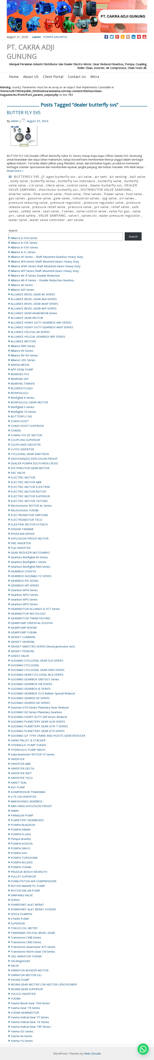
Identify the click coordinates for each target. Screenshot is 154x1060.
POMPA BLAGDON (23, 825)
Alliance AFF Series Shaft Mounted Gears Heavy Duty (45, 271)
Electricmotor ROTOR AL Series (31, 505)
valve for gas (119, 211)
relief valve (120, 207)
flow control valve (47, 194)
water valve (18, 220)
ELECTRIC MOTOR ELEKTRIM (30, 487)
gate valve (62, 198)
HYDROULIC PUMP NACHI (28, 749)
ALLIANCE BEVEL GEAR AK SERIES (33, 294)
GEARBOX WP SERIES (25, 585)
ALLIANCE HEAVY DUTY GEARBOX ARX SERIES (41, 322)
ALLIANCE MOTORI (23, 341)
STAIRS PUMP (20, 918)
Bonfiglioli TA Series (23, 411)
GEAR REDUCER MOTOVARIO (30, 552)
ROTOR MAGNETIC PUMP (28, 886)
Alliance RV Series (22, 350)
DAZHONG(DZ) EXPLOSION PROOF (34, 458)
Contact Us (77, 76)
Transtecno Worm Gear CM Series (33, 951)
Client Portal (53, 76)
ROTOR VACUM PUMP (25, 890)
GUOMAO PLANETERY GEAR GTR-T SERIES (39, 726)
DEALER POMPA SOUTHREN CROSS (34, 463)
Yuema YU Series (22, 1041)
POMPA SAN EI (20, 848)
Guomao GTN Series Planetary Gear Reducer (40, 707)
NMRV (15, 811)
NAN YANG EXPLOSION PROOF (31, 806)
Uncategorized (20, 961)
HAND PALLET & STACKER (28, 740)
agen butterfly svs (60, 176)
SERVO (15, 900)
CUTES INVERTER (22, 449)
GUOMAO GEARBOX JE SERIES (31, 688)
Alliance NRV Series (23, 346)
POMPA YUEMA (21, 867)
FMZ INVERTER (21, 543)
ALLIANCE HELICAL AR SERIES (30, 332)
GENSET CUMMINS (23, 637)
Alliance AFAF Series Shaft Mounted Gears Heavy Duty (46, 266)
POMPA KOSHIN (21, 843)
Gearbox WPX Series (24, 604)
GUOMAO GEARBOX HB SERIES (31, 684)
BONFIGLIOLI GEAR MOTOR (29, 402)
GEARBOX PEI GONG (24, 580)
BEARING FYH (20, 374)
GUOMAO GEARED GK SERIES (30, 703)
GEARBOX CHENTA (23, 571)
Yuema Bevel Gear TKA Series (30, 1003)
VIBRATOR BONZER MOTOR (29, 970)
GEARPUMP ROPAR (24, 627)
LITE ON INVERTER (23, 796)
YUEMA (15, 998)
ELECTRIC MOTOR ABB (26, 482)
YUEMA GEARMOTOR (25, 1012)
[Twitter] (111, 37)
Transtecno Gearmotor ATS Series (33, 947)
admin (15, 121)
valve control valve (91, 211)
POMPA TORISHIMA (24, 857)
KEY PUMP (18, 787)
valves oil (89, 215)
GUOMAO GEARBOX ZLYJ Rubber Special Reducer (43, 693)
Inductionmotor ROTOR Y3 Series (32, 754)
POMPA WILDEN (21, 862)
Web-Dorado (92, 1053)
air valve (85, 176)
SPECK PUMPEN (21, 914)
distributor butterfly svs (58, 189)
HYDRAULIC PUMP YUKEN (28, 745)
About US (30, 76)
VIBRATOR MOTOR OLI (26, 975)
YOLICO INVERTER (23, 994)
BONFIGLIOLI (20, 393)
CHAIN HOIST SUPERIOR (27, 426)
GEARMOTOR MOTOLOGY (28, 613)
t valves (68, 211)
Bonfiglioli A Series (22, 397)
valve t (74, 215)
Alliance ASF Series (22, 289)
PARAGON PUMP (22, 815)
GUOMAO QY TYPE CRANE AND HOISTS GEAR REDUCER (48, 735)
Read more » (15, 171)
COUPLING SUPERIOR (25, 440)
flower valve (114, 194)
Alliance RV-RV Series (24, 355)
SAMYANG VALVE (22, 895)
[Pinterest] (139, 37)
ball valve (137, 176)
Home (14, 76)
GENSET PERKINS (22, 651)
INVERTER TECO (22, 778)
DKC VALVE (18, 473)
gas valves (17, 198)
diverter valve (20, 194)
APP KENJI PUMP (22, 369)
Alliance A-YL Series (23, 252)
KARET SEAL (19, 782)
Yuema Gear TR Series (25, 1008)
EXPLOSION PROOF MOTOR (29, 538)
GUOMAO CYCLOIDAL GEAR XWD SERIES (37, 670)
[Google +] (117, 37)
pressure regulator (65, 202)
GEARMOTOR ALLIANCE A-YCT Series (35, 609)
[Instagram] (128, 37)
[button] (143, 1049)
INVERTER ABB (21, 764)
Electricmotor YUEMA (24, 510)
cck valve (36, 185)
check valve (55, 185)
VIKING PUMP (20, 980)
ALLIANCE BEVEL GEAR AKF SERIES (34, 308)
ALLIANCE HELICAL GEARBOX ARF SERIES (38, 336)
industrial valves (86, 198)
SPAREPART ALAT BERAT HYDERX (33, 909)
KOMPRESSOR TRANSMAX (28, 792)
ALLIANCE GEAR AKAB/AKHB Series (34, 313)
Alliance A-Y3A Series (24, 238)
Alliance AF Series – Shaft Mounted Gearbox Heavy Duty (47, 257)
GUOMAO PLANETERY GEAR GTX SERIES (38, 731)
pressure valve (79, 207)
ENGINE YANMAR (22, 529)
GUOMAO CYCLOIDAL (25, 665)
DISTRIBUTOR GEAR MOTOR (30, 468)
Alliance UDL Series (23, 360)
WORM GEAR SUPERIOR (27, 989)
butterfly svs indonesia (76, 181)
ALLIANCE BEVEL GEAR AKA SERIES (34, 299)
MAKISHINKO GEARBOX (26, 801)
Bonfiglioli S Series (22, 407)
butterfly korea (43, 181)
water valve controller (47, 220)
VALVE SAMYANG (52, 215)
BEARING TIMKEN (23, 383)
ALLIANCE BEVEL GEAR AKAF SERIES (34, 304)
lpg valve (109, 198)
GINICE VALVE (20, 656)
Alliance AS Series (22, 285)
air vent (101, 176)
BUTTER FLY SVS (24, 112)
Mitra (94, 76)
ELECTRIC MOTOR (23, 477)
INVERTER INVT (21, 773)
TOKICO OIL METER (24, 928)
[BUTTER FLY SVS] (77, 140)
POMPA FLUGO (21, 834)
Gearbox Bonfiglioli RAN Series (30, 566)
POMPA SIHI (19, 853)
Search (13, 230)
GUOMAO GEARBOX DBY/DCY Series (35, 679)
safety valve (30, 211)
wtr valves (76, 220)
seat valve (51, 211)
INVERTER (17, 759)
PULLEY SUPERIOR (23, 876)
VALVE (15, 965)
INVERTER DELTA (22, 768)
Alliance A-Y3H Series (24, 247)
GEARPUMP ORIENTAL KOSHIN (32, 623)
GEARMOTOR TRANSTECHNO (30, 618)
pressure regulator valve (104, 202)
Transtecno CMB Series (26, 937)
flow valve (73, 194)
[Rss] (123, 37)
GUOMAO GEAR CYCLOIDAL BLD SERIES (37, 674)
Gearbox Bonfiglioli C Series (28, 562)
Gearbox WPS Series (24, 599)
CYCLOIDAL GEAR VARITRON (30, 454)
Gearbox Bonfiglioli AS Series (29, 557)
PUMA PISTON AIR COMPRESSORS (34, 881)
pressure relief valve (48, 207)
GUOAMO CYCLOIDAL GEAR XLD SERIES (37, 660)
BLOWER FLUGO (22, 388)
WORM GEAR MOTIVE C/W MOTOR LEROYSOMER (44, 984)
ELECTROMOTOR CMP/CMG (29, 515)
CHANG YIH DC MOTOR (26, 435)
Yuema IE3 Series (22, 1031)
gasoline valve (39, 198)
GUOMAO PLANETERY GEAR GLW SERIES (38, 721)
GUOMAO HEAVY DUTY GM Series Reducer (39, 717)
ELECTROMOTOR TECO (26, 519)
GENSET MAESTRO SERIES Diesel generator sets (43, 646)
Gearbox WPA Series (24, 590)
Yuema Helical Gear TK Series (30, 1022)
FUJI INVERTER (20, 548)
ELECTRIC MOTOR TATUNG (29, 501)
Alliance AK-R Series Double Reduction (35, 275)
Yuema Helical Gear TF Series (30, 1017)
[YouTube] (144, 37)
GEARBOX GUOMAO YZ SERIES (31, 576)
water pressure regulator (119, 215)
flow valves (92, 194)
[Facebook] (106, 37)
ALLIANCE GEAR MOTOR (27, 318)
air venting (118, 176)
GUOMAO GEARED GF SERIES (30, 698)
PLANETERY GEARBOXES (27, 820)
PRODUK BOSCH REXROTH (29, 872)
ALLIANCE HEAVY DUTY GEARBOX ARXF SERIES (42, 327)
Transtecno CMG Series (26, 942)
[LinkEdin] (133, 37)
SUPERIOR (18, 923)
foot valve (134, 194)
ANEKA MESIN (20, 365)
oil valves (126, 198)
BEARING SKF (20, 379)
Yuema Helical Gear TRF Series (31, 1026)
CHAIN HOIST (20, 421)
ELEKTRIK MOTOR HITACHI (29, 524)
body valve (19, 181)
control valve (77, 185)
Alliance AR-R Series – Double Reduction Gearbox (42, 280)
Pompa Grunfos (21, 839)
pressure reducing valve (28, 202)
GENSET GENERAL (23, 642)
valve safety (26, 215)
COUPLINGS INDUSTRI (26, 444)
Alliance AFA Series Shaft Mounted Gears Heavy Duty (45, 261)
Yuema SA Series (21, 1036)
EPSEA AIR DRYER (22, 534)
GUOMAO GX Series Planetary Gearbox (36, 712)
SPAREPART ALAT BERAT (27, 904)
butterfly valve (110, 181)
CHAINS (16, 430)
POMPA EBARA (20, 829)
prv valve (101, 207)
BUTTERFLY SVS (26, 176)
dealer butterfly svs (106, 185)
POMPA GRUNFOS (55, 37)
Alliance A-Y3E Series (24, 242)
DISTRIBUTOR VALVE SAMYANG (106, 189)
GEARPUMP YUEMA (24, 632)
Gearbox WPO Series (24, 595)
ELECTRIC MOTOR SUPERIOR (30, 496)
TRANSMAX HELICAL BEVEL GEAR (33, 933)
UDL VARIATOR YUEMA (26, 956)
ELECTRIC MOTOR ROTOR (28, 491)
